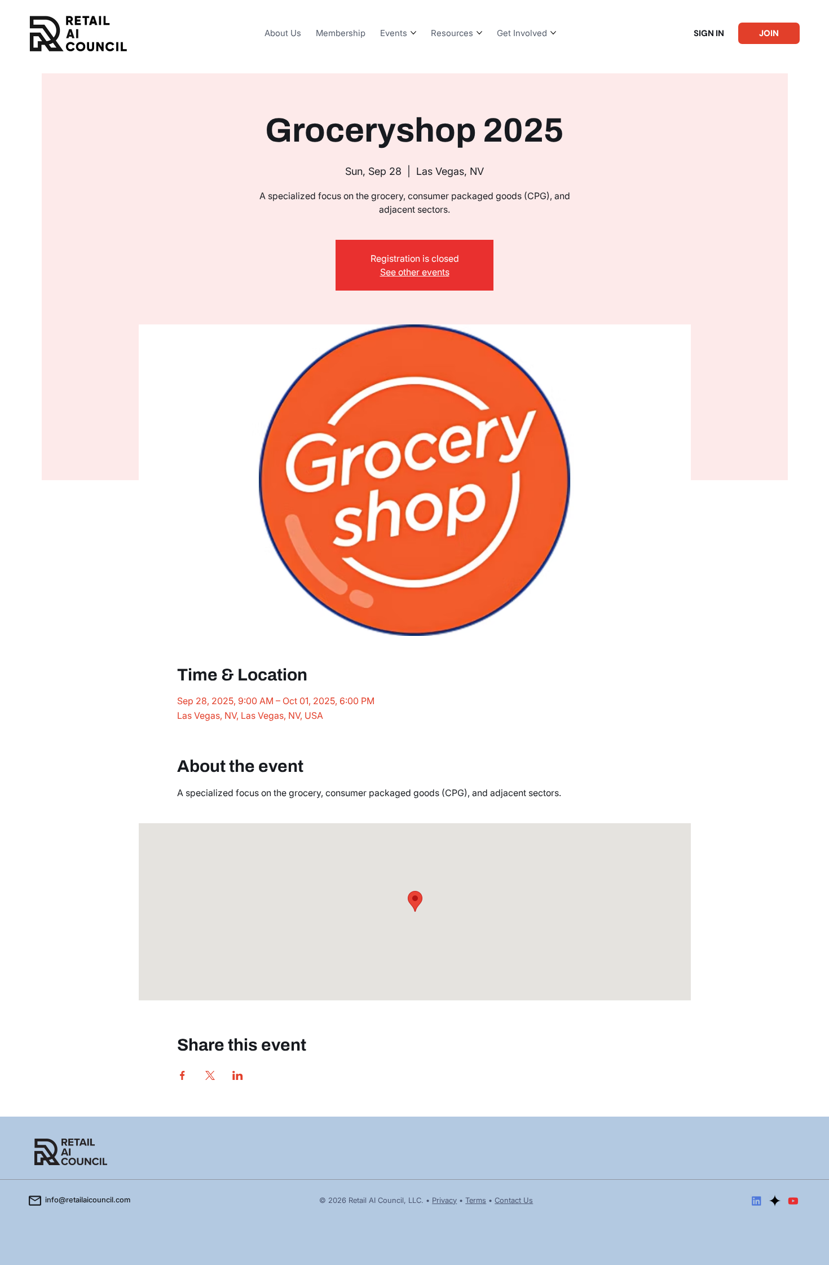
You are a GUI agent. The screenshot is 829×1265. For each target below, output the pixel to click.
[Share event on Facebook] (182, 1075)
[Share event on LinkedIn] (237, 1075)
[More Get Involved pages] (553, 33)
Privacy (444, 1200)
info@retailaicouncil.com (87, 1199)
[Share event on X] (210, 1075)
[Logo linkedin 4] (756, 1200)
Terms (475, 1200)
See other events (414, 272)
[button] (709, 33)
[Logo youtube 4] (793, 1200)
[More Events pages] (413, 33)
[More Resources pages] (479, 33)
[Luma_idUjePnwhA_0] (775, 1200)
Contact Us (514, 1200)
